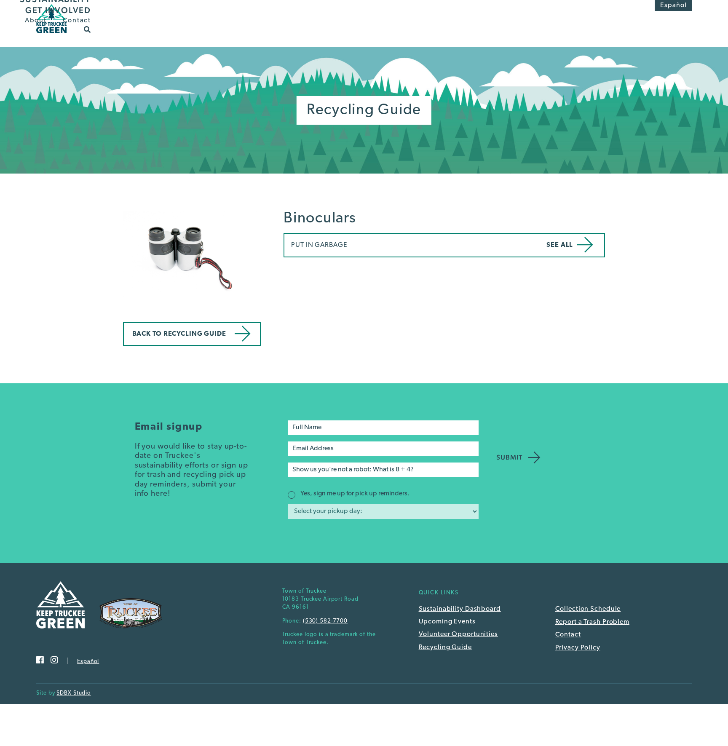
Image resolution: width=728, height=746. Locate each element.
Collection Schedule (588, 609)
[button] (87, 29)
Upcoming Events (447, 621)
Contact (77, 20)
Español (673, 5)
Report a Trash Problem (592, 622)
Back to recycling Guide (179, 334)
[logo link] (51, 35)
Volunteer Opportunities (458, 634)
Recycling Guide (445, 647)
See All (559, 245)
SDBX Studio (73, 693)
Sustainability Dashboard (460, 609)
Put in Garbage (319, 245)
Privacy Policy (577, 647)
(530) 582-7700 (325, 621)
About (36, 20)
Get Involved (58, 10)
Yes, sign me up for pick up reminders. (355, 493)
